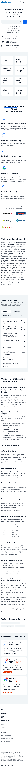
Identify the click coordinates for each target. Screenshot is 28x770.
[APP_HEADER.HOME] (7, 2)
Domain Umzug (22, 282)
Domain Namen (10, 244)
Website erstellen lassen (17, 643)
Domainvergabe (14, 263)
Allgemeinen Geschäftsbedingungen (13, 755)
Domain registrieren (6, 272)
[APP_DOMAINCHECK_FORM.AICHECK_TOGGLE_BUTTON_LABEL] (20, 21)
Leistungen (17, 311)
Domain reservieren (21, 242)
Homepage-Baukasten (16, 660)
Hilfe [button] (2, 717)
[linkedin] (12, 765)
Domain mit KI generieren (14, 26)
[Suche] (20, 2)
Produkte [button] (4, 713)
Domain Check (17, 249)
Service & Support (7, 315)
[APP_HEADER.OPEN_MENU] (25, 2)
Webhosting (20, 179)
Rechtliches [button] (5, 720)
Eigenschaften (6, 311)
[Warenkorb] (23, 2)
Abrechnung (19, 315)
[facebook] (2, 765)
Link (23, 352)
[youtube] (8, 765)
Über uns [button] (4, 710)
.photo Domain (15, 623)
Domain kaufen (8, 270)
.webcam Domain (20, 626)
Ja (23, 358)
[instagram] (5, 765)
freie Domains (17, 253)
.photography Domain (7, 626)
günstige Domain (11, 265)
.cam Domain (5, 623)
